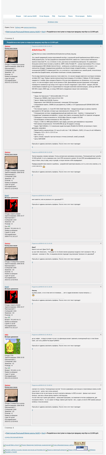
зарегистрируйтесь (30, 27)
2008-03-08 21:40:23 (45, 46)
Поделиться (35, 46)
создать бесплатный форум (14, 437)
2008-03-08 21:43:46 (45, 152)
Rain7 (7, 196)
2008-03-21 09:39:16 (45, 334)
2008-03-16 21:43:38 (45, 243)
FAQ (53, 16)
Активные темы (53, 22)
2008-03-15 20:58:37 (45, 195)
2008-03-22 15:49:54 (45, 385)
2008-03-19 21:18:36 (45, 287)
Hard (43, 32)
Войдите (18, 27)
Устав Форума (44, 16)
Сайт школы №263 (30, 16)
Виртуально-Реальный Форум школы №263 (23, 32)
